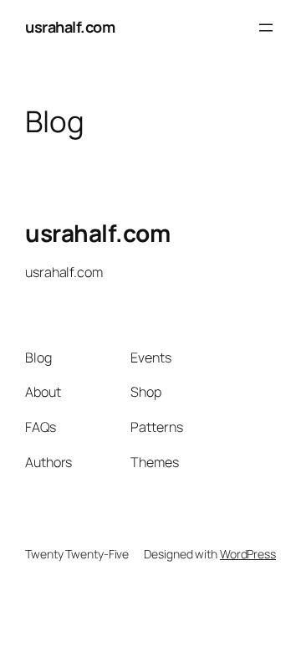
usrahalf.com (70, 27)
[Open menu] (266, 28)
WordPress (248, 554)
